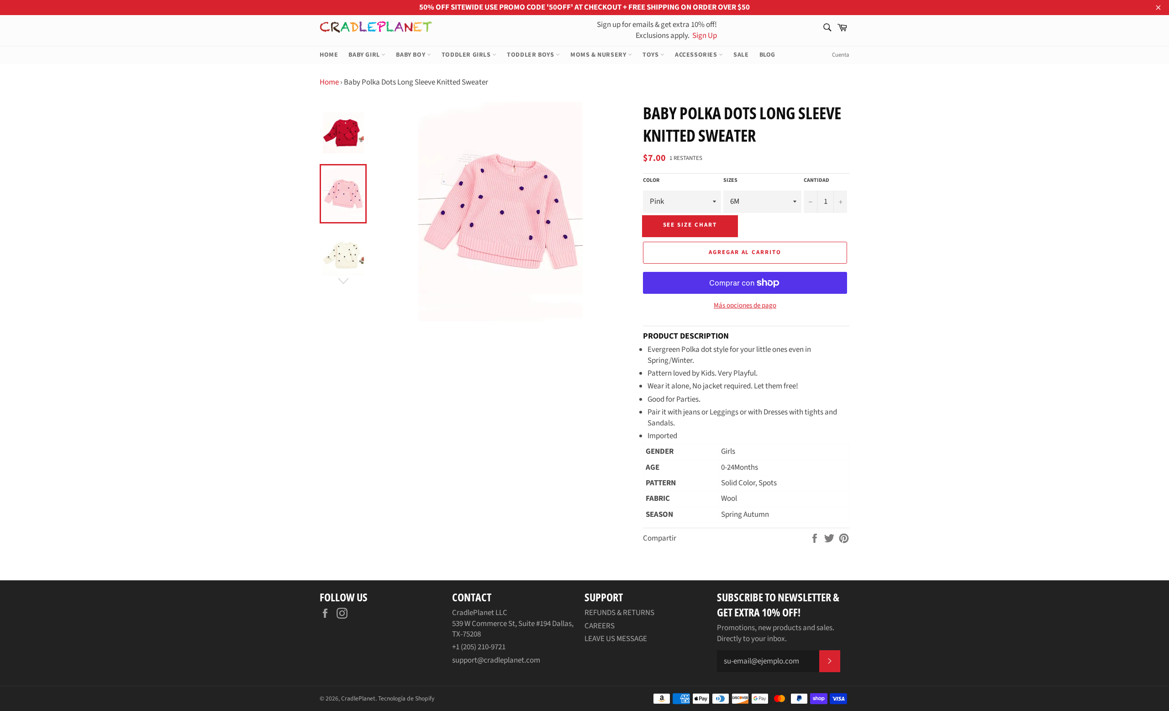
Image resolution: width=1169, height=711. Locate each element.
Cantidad (816, 180)
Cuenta (840, 55)
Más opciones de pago (745, 305)
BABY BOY (411, 54)
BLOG (767, 54)
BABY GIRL (364, 54)
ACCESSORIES (697, 54)
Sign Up (704, 35)
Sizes (730, 180)
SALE (740, 54)
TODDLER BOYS (531, 54)
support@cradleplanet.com (496, 660)
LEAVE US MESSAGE (615, 638)
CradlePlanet (358, 698)
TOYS (651, 54)
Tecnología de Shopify (406, 698)
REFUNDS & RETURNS (619, 612)
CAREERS (599, 626)
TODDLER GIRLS (467, 54)
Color (651, 180)
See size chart (690, 225)
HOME (329, 54)
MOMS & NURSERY (599, 54)
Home (329, 82)
